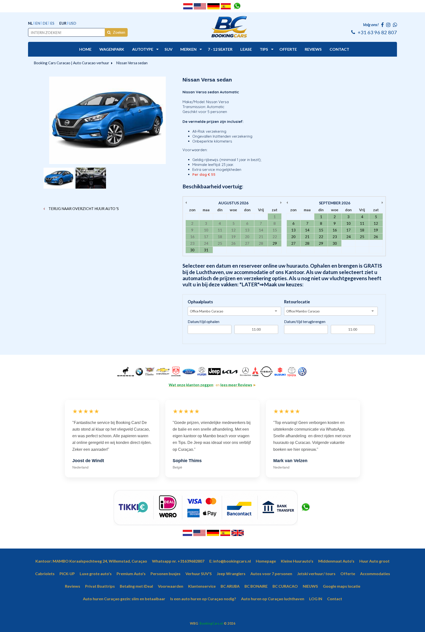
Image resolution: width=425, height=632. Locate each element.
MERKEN (188, 49)
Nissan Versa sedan (132, 63)
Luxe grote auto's (96, 573)
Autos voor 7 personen (271, 573)
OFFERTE (288, 49)
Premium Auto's (131, 573)
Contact (334, 598)
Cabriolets (45, 573)
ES (52, 23)
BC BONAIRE (256, 586)
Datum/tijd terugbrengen (304, 321)
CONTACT (339, 49)
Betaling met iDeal (136, 586)
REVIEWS (313, 49)
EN (37, 23)
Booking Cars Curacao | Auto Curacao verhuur (71, 63)
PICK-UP (67, 573)
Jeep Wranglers (231, 573)
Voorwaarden (170, 586)
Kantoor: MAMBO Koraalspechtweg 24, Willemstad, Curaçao (91, 561)
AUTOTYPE (142, 49)
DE (45, 23)
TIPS (264, 49)
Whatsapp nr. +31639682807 (178, 561)
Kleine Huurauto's (297, 561)
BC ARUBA (230, 586)
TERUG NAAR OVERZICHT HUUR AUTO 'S (83, 208)
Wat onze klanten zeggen (191, 385)
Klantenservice (202, 586)
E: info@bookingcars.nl (230, 561)
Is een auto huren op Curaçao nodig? (203, 598)
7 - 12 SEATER (220, 49)
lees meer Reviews (236, 385)
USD (72, 23)
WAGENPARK (111, 49)
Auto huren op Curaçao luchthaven (272, 598)
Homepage (266, 561)
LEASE (246, 49)
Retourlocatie (297, 301)
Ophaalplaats (200, 301)
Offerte (347, 573)
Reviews (72, 586)
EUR (62, 23)
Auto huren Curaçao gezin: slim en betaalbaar (124, 598)
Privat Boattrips (100, 586)
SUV (168, 49)
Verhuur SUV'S (198, 573)
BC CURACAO (285, 586)
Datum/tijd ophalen (203, 321)
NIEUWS (310, 586)
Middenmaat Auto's (336, 561)
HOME (85, 49)
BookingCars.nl (211, 623)
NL (30, 23)
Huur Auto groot (374, 561)
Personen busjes (166, 573)
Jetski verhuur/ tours (316, 573)
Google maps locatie (341, 586)
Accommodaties (375, 573)
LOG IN (315, 598)
